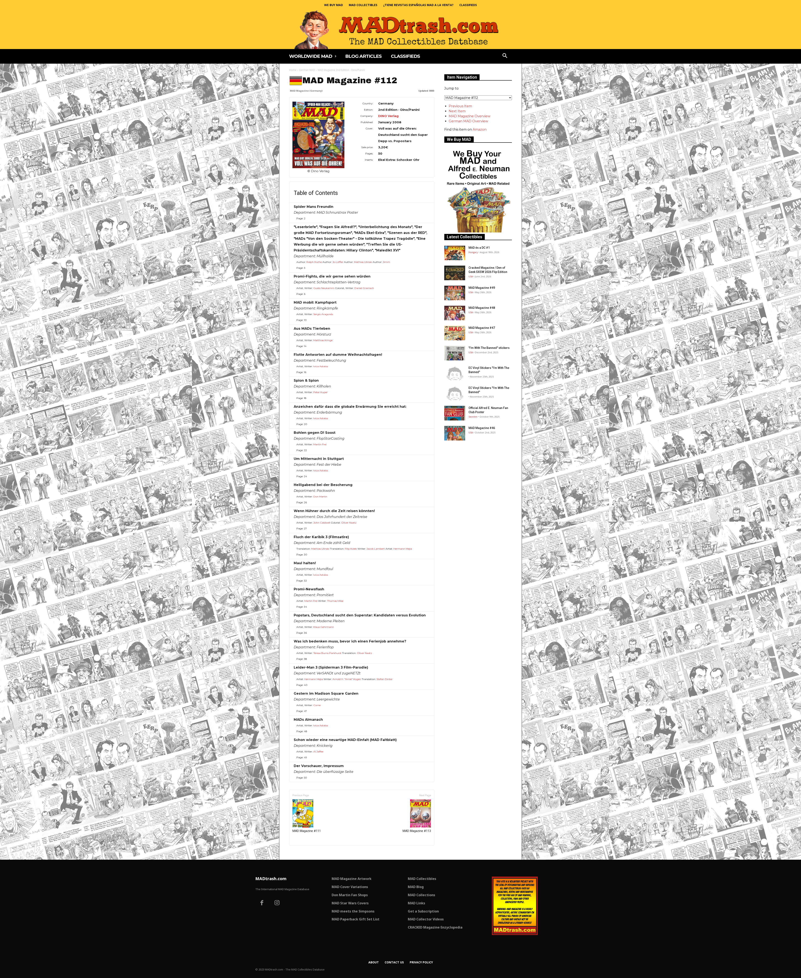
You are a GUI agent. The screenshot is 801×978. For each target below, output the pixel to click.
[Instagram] (277, 903)
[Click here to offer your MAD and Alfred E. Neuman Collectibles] (478, 231)
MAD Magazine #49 (482, 287)
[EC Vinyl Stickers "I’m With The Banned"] (454, 373)
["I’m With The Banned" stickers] (454, 353)
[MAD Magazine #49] (454, 293)
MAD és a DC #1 (479, 247)
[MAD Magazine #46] (454, 433)
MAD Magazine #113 (417, 831)
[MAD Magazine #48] (454, 313)
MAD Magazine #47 (482, 327)
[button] (505, 56)
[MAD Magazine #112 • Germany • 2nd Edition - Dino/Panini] (318, 135)
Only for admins (303, 852)
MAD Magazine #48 (482, 307)
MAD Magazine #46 (482, 428)
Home (292, 70)
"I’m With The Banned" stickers (489, 348)
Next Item (457, 111)
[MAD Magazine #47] (454, 333)
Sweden (473, 416)
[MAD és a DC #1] (454, 253)
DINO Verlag (388, 116)
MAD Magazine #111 (306, 831)
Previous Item (460, 106)
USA (471, 276)
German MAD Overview (468, 121)
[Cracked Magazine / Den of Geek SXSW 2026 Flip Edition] (454, 273)
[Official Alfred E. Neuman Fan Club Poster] (454, 413)
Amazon (479, 129)
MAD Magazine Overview (469, 116)
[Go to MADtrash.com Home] (400, 29)
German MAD (307, 70)
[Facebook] (261, 903)
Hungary (473, 252)
